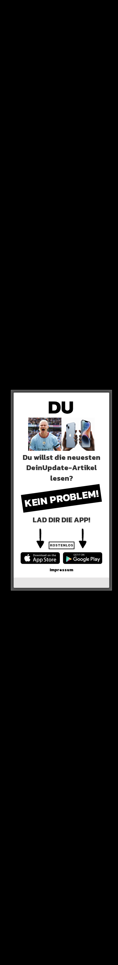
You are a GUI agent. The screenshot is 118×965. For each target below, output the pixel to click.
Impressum (61, 570)
